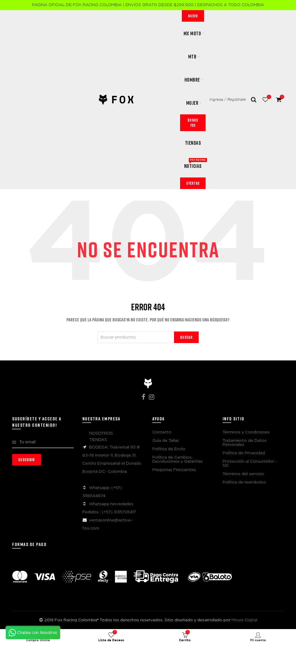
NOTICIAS (195, 164)
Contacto (161, 432)
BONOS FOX (193, 123)
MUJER (192, 103)
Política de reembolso (244, 482)
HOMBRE (192, 79)
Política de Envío (168, 449)
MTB (192, 56)
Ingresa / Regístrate (227, 100)
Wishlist (269, 96)
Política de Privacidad (244, 453)
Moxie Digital (244, 620)
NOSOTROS (101, 433)
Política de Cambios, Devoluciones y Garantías (177, 459)
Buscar (186, 337)
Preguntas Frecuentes (174, 470)
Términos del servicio (243, 474)
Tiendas (193, 143)
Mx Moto (192, 33)
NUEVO (193, 15)
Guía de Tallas (165, 441)
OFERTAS (192, 183)
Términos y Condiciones (246, 432)
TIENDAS (98, 440)
